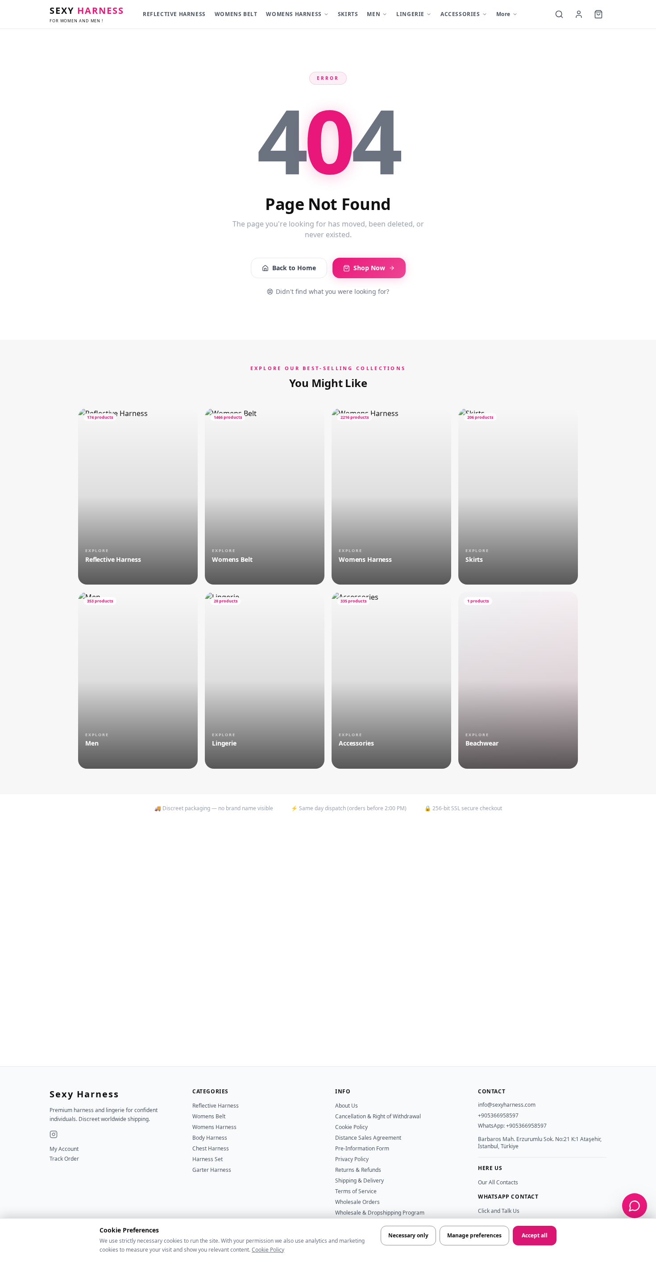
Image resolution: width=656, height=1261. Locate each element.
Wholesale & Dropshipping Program (379, 1212)
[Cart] (598, 14)
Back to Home (294, 268)
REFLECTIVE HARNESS (174, 14)
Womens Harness (214, 1127)
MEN (373, 14)
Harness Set (207, 1159)
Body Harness (209, 1137)
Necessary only (408, 1235)
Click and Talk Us (498, 1211)
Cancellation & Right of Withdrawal (378, 1116)
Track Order (64, 1158)
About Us (346, 1105)
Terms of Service (356, 1191)
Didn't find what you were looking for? (332, 291)
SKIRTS (348, 14)
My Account (64, 1149)
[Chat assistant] (634, 1205)
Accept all (535, 1235)
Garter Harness (211, 1170)
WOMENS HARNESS (293, 14)
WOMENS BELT (236, 14)
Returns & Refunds (358, 1170)
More (503, 14)
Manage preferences (474, 1235)
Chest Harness (210, 1148)
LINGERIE (410, 14)
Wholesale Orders (357, 1202)
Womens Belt (208, 1116)
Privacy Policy (352, 1159)
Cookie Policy (268, 1249)
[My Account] (579, 14)
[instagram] (54, 1134)
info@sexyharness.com (507, 1105)
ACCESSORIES (460, 14)
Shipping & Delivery (359, 1180)
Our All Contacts (498, 1182)
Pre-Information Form (362, 1148)
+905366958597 (498, 1115)
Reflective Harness (215, 1105)
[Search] (559, 14)
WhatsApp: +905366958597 (512, 1125)
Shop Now (369, 268)
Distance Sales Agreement (368, 1137)
